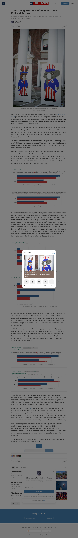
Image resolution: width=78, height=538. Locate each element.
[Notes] (45, 281)
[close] (53, 252)
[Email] (39, 281)
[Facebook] (32, 281)
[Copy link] (26, 281)
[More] (51, 281)
